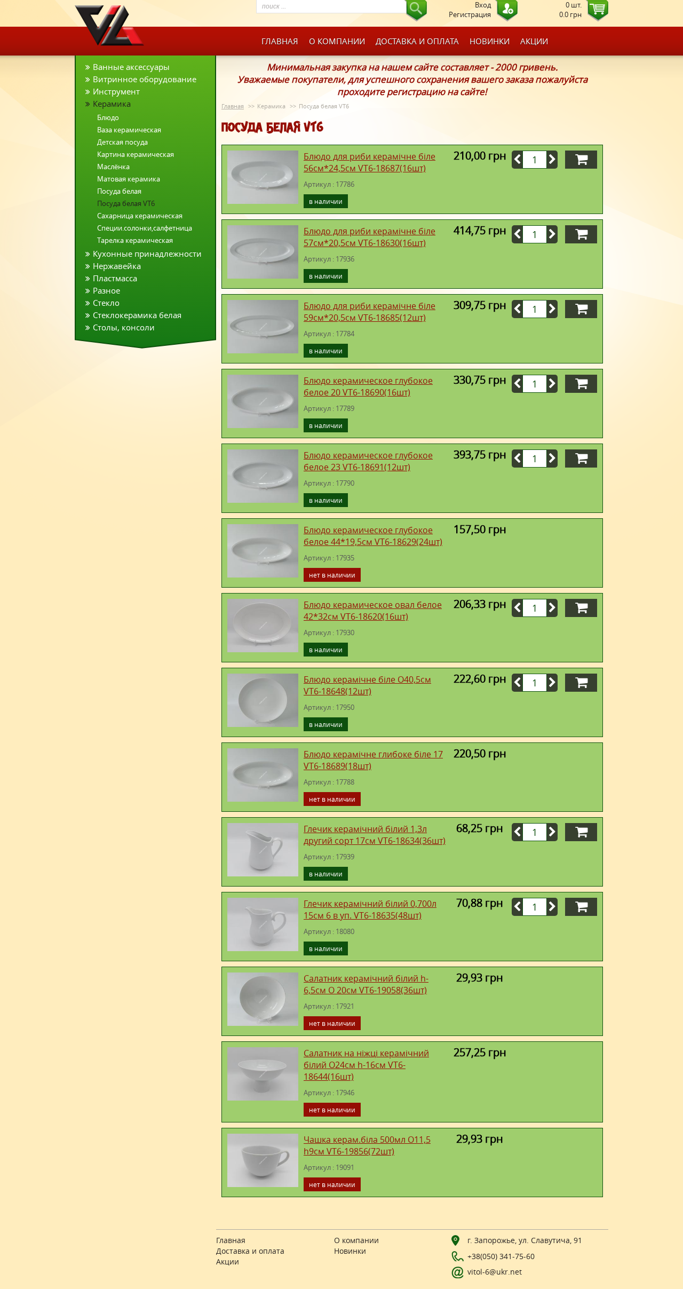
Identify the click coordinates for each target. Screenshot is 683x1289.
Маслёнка (113, 166)
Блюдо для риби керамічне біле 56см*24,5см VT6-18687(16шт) (369, 162)
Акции (534, 41)
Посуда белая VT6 (126, 203)
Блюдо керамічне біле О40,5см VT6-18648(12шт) (367, 685)
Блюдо (108, 117)
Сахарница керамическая (139, 215)
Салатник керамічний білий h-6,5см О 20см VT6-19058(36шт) (366, 984)
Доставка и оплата (417, 41)
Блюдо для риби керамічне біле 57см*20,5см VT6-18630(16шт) (369, 237)
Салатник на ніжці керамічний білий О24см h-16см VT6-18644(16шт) (366, 1064)
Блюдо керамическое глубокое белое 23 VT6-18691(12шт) (368, 461)
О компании (337, 41)
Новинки (490, 41)
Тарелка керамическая (135, 240)
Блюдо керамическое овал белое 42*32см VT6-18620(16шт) (373, 610)
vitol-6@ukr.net (494, 1272)
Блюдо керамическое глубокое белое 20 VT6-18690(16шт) (368, 386)
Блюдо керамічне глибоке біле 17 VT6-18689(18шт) (373, 760)
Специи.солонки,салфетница (144, 228)
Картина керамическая (135, 154)
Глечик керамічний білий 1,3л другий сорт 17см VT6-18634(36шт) (375, 835)
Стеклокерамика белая (137, 315)
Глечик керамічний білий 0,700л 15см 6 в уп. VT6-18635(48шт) (370, 909)
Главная (279, 41)
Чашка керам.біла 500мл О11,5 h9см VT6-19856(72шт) (367, 1145)
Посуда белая (119, 191)
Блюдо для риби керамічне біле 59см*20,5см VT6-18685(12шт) (369, 311)
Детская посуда (122, 142)
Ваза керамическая (129, 130)
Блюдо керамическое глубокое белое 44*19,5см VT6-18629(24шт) (373, 536)
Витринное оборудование (144, 79)
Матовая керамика (128, 179)
